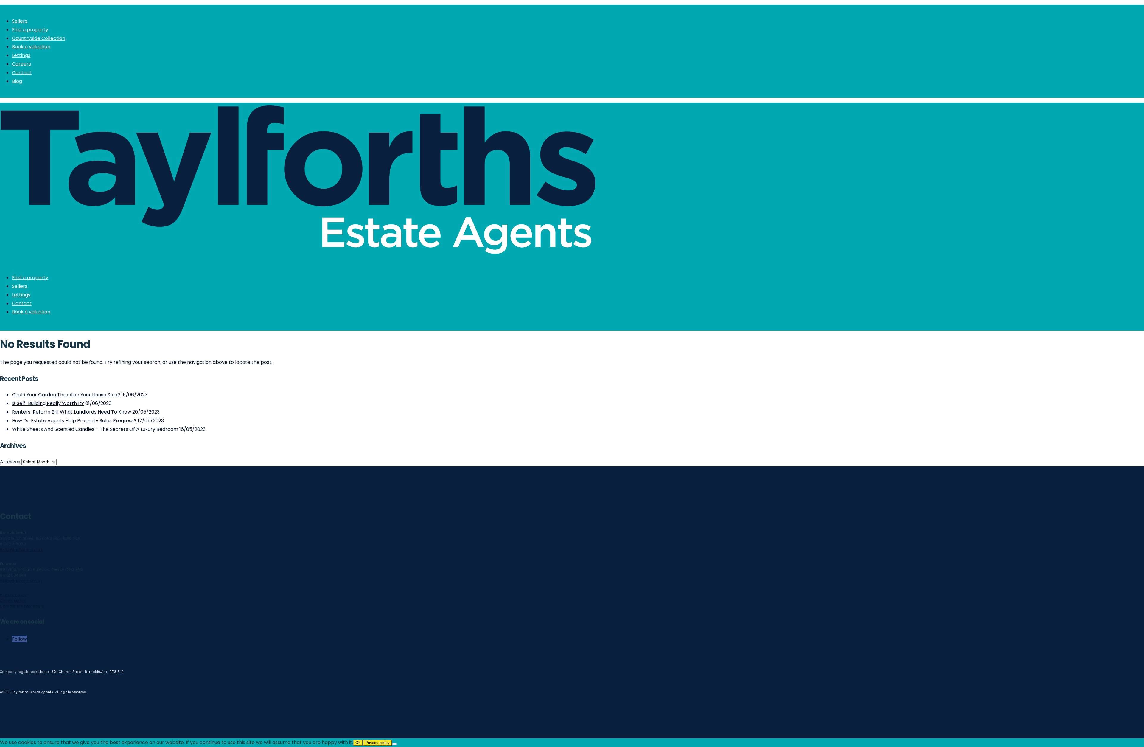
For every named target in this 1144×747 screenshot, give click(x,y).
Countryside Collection (38, 38)
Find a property (30, 29)
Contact (22, 72)
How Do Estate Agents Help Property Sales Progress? (74, 420)
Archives (10, 461)
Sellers (19, 21)
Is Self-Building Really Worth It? (48, 403)
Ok (357, 742)
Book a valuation (31, 46)
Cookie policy (13, 600)
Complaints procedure (22, 606)
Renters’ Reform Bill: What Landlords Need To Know (71, 412)
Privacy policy (13, 594)
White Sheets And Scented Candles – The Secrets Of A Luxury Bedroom (95, 429)
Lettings (21, 55)
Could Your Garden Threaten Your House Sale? (66, 394)
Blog (17, 81)
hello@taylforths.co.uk (21, 549)
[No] (394, 744)
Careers (21, 63)
